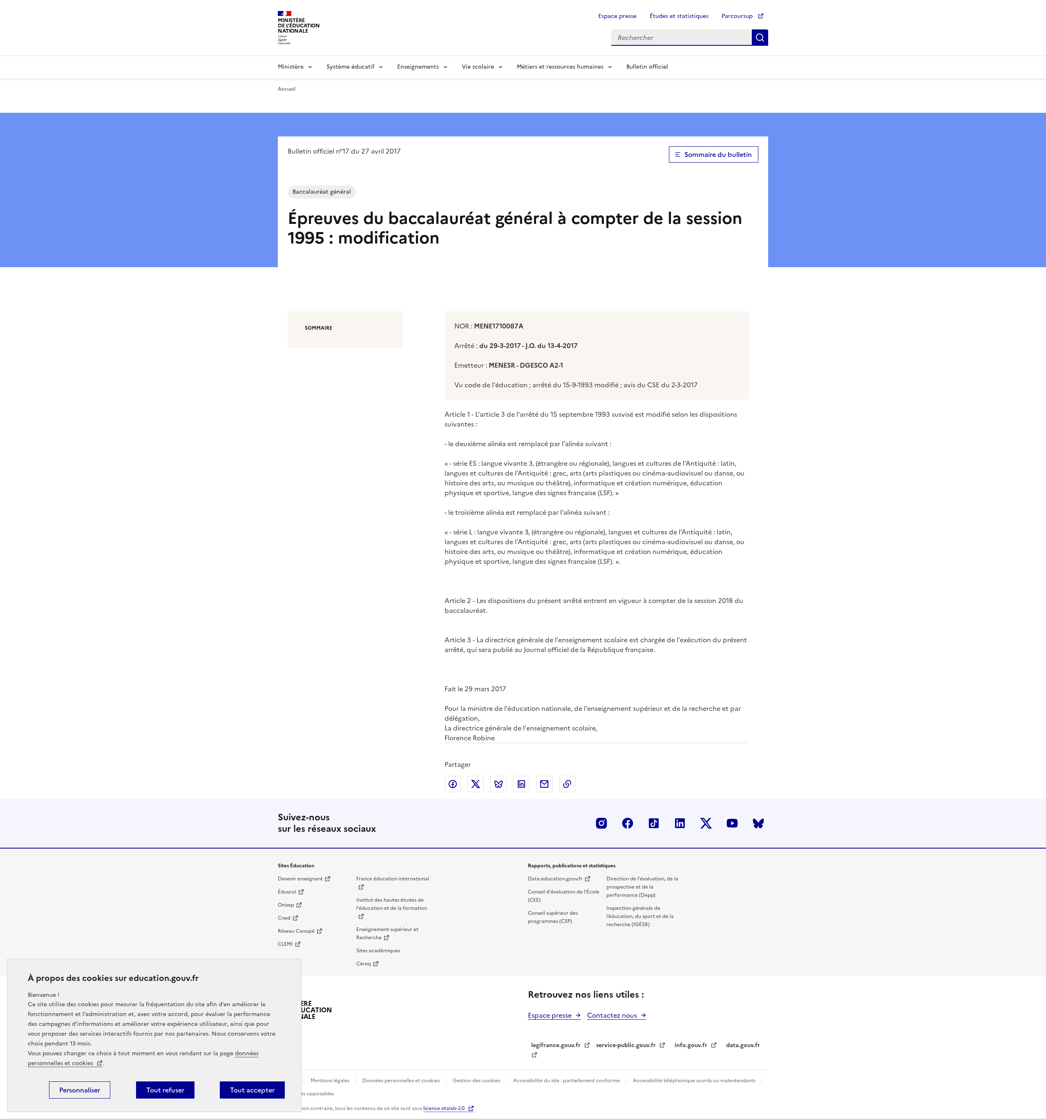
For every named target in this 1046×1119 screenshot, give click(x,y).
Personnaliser (79, 1090)
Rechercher (760, 37)
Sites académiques (378, 950)
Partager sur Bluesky (498, 784)
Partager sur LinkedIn (521, 784)
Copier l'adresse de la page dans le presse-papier (567, 784)
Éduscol (287, 892)
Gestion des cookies (477, 1080)
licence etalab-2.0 (444, 1108)
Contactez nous (612, 1015)
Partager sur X (475, 784)
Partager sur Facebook (453, 784)
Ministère (291, 67)
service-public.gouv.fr (626, 1045)
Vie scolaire (478, 67)
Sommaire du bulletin (718, 154)
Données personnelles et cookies (401, 1080)
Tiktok (654, 823)
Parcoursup (738, 16)
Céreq (363, 963)
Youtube (732, 823)
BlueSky (758, 823)
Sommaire (318, 328)
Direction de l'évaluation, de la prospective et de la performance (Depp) (642, 887)
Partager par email (544, 784)
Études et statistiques (679, 16)
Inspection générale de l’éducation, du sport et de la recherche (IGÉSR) (640, 916)
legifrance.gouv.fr (556, 1045)
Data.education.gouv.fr (555, 878)
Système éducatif (350, 67)
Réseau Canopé (296, 931)
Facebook (627, 823)
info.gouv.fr (691, 1045)
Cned (284, 918)
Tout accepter (252, 1090)
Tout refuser (165, 1090)
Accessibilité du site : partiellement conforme (567, 1080)
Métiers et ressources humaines (560, 67)
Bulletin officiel (647, 67)
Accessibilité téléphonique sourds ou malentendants (695, 1080)
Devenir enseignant (300, 878)
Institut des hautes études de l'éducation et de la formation (391, 904)
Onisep (286, 905)
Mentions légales (331, 1080)
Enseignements (418, 67)
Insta (601, 823)
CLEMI (285, 944)
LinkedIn (680, 823)
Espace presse (617, 16)
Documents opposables (306, 1093)
